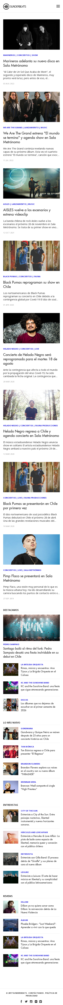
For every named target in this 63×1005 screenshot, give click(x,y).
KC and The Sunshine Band (35, 682)
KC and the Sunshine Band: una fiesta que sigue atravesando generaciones (40, 688)
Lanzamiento (31, 127)
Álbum (24, 920)
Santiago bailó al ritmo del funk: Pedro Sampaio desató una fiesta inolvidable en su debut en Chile (31, 652)
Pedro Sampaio (11, 644)
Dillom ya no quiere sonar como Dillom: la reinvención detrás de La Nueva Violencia (38, 909)
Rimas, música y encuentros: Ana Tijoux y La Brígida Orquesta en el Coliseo (38, 671)
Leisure (25, 872)
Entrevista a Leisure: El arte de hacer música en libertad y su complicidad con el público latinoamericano (39, 879)
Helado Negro (10, 349)
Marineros (9, 55)
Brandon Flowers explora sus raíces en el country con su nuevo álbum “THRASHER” (39, 771)
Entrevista (27, 854)
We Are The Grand (12, 127)
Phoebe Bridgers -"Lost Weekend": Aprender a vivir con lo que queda (38, 926)
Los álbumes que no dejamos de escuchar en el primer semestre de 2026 (38, 707)
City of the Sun (29, 810)
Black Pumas (10, 276)
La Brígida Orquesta (32, 664)
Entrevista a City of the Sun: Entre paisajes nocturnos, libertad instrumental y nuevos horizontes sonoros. (38, 819)
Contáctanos (36, 993)
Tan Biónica (27, 746)
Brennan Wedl (28, 782)
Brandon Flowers (30, 764)
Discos (24, 700)
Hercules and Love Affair (34, 832)
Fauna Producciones (46, 425)
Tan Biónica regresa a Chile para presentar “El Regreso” (38, 752)
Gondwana (27, 728)
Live (37, 349)
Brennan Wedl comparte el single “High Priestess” (38, 787)
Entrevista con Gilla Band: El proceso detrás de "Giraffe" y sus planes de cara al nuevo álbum (39, 861)
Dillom (24, 902)
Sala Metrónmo (32, 570)
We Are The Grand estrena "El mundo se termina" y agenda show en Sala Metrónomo (31, 138)
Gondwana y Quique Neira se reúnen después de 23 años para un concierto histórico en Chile (40, 735)
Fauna (37, 276)
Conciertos (23, 55)
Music (44, 127)
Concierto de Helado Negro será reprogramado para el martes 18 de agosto (30, 359)
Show (35, 55)
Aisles (6, 204)
